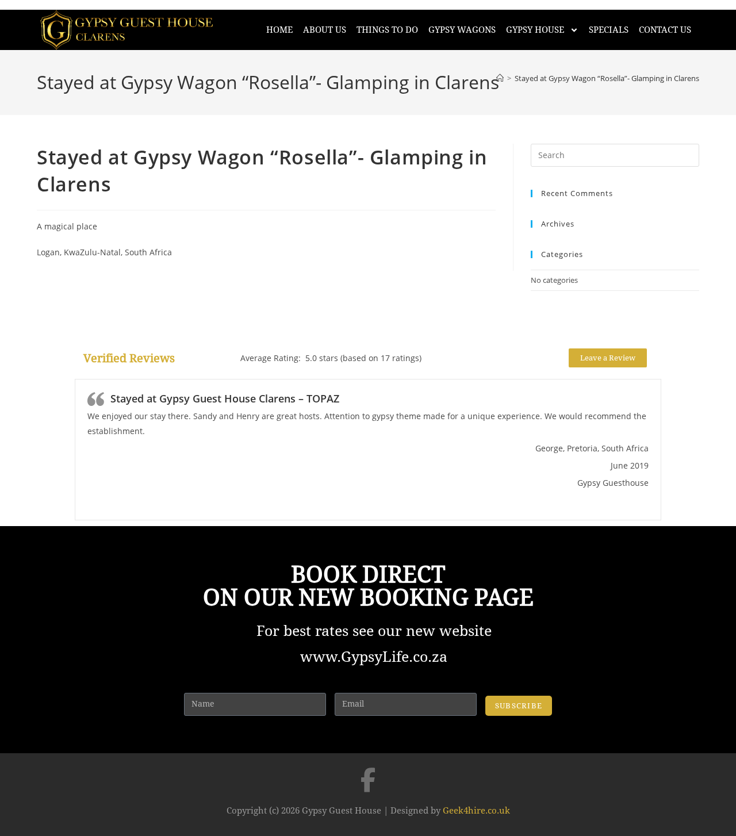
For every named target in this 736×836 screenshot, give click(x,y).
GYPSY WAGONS (462, 30)
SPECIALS (608, 30)
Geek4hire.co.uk (476, 811)
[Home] (500, 78)
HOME (279, 30)
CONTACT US (665, 30)
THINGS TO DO (387, 30)
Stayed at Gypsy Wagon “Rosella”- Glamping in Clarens (607, 78)
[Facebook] (368, 780)
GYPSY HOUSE (535, 30)
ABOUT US (324, 30)
